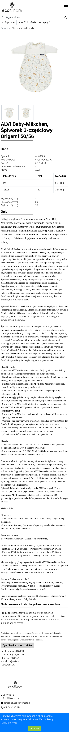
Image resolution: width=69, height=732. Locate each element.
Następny (43, 22)
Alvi (13, 28)
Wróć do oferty (28, 22)
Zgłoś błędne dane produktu (17, 645)
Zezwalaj (34, 728)
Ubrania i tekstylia (25, 28)
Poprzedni (10, 22)
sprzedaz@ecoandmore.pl (17, 703)
